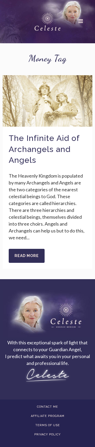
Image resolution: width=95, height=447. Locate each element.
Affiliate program (47, 416)
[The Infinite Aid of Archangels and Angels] (47, 101)
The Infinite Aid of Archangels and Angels (44, 149)
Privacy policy (47, 434)
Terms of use (47, 425)
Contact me (47, 406)
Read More (27, 256)
